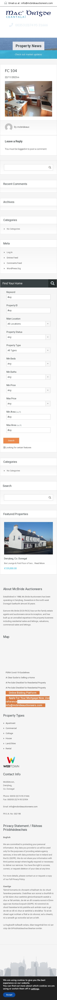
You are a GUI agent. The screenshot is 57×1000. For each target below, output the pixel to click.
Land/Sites (11, 743)
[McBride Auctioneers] (28, 14)
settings (35, 988)
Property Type (13, 345)
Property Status (14, 332)
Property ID (12, 305)
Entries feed (12, 257)
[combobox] (28, 323)
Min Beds (11, 358)
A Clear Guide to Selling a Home (20, 677)
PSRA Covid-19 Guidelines (17, 672)
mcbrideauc (23, 127)
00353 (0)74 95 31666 (31, 25)
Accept (9, 995)
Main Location (13, 318)
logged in (22, 149)
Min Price (11, 385)
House (9, 738)
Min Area (13, 412)
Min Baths (11, 372)
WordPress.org (14, 268)
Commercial (11, 728)
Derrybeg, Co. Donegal (15, 558)
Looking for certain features (18, 447)
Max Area (14, 425)
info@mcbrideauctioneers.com (37, 3)
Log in (10, 252)
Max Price (11, 398)
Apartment (10, 723)
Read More (39, 563)
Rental (8, 748)
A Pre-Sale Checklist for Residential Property (26, 682)
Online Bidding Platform (22, 692)
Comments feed (14, 263)
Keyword (10, 292)
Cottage (9, 733)
